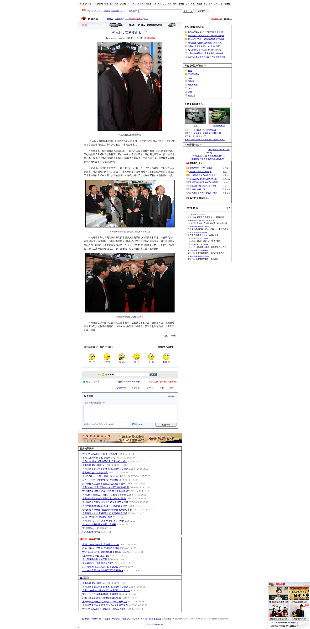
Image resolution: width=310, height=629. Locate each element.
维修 (193, 4)
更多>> (203, 27)
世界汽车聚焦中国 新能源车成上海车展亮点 (104, 552)
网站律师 (135, 619)
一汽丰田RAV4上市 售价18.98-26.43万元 (208, 156)
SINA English (147, 619)
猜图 (214, 133)
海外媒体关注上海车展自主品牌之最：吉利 (103, 484)
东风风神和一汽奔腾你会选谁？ (98, 563)
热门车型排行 (193, 65)
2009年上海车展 (88, 539)
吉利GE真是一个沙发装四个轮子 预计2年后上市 (106, 476)
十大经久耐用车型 (197, 189)
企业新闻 (119, 19)
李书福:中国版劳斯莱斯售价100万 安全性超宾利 (205, 139)
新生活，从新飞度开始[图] (200, 172)
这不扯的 (226, 175)
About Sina (96, 619)
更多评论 (172, 396)
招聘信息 (126, 619)
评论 (111, 4)
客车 (134, 4)
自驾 (220, 4)
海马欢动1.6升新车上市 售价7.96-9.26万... (205, 43)
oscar (225, 186)
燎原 (225, 172)
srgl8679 (226, 182)
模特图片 (212, 130)
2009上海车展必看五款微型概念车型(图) (102, 598)
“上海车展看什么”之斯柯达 (95, 555)
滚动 (106, 4)
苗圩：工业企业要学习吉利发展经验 (100, 480)
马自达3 (191, 95)
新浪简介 (86, 619)
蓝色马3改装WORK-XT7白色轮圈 (203, 182)
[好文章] (107, 356)
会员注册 (158, 619)
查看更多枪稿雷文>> (167, 347)
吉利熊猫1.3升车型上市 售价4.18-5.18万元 (103, 521)
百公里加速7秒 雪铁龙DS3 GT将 (203, 179)
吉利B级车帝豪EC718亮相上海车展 (99, 454)
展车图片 (197, 130)
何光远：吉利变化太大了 (195, 136)
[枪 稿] (122, 356)
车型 (155, 4)
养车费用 (203, 159)
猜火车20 (226, 168)
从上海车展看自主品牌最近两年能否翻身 (102, 570)
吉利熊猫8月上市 (90, 528)
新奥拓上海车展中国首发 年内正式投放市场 (206, 57)
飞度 (190, 78)
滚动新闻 (198, 133)
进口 (165, 4)
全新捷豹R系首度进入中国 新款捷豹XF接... (206, 53)
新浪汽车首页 (86, 4)
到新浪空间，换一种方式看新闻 (162, 382)
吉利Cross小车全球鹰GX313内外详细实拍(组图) (105, 487)
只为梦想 (226, 189)
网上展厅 (188, 133)
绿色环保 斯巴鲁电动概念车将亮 (203, 193)
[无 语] (151, 356)
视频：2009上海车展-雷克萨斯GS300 (100, 544)
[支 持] (92, 356)
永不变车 (226, 193)
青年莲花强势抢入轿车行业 (95, 559)
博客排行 (194, 163)
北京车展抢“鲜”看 (91, 532)
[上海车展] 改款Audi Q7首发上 (202, 175)
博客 (210, 4)
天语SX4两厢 (193, 74)
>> (95, 4)
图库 (175, 4)
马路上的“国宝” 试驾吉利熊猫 (97, 517)
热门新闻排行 (193, 27)
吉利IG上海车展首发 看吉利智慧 (98, 458)
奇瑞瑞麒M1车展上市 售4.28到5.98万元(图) (206, 36)
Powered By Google (132, 382)
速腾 (190, 92)
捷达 (190, 88)
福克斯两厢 (193, 85)
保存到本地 (121, 388)
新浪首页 (228, 19)
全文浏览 (136, 388)
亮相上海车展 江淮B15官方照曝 (202, 186)
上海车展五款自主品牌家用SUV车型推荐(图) (104, 601)
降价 (170, 4)
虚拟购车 (220, 159)
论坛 (205, 4)
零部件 (140, 4)
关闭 (172, 388)
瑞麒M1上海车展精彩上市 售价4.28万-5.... (205, 46)
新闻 (96, 382)
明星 (219, 133)
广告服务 (106, 619)
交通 (188, 4)
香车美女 (207, 133)
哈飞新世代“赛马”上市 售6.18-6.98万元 (204, 50)
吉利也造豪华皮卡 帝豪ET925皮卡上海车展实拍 (106, 491)
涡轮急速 (226, 179)
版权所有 (159, 624)
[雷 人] (136, 356)
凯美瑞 (191, 81)
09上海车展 (192, 104)
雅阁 (190, 71)
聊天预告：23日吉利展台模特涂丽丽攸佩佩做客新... (108, 509)
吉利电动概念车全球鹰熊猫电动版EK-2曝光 (104, 498)
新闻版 (110, 19)
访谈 (116, 4)
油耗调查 (195, 159)
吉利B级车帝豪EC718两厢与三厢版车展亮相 (104, 495)
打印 (162, 388)
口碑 (215, 4)
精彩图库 (191, 144)
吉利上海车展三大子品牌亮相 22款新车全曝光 (105, 469)
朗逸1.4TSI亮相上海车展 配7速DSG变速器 (206, 39)
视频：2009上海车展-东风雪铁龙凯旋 (100, 548)
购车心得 (212, 159)
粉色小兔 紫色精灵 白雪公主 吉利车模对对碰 (104, 461)
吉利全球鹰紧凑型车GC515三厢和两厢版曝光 (104, 506)
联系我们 (116, 619)
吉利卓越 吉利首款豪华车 (95, 472)
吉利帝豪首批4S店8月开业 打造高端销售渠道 (104, 513)
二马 (173, 336)
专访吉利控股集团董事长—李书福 (99, 524)
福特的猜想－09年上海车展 (201, 168)
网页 (88, 382)
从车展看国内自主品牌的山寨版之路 (100, 567)
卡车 (129, 4)
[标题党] (166, 356)
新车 (160, 4)
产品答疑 (167, 619)
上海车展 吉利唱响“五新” (95, 465)
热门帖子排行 (196, 198)
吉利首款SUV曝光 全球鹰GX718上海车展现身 (105, 502)
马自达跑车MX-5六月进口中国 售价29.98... (206, 32)
